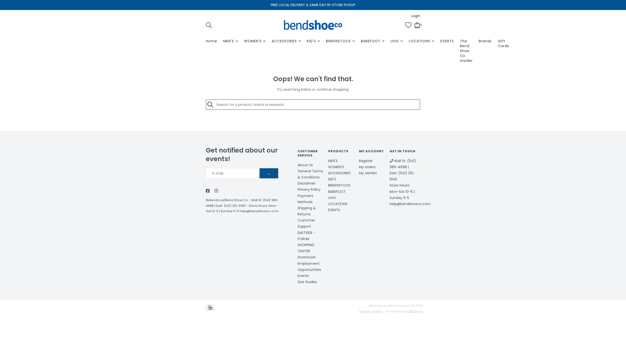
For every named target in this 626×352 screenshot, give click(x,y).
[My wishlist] (408, 24)
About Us (305, 165)
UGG (395, 41)
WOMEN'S (253, 41)
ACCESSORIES (284, 41)
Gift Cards (503, 43)
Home (211, 41)
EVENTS (447, 41)
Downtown (307, 257)
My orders (367, 167)
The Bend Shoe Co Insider (466, 51)
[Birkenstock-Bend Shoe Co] (313, 25)
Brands (485, 41)
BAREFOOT (370, 41)
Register (366, 160)
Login (415, 15)
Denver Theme (371, 311)
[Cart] (417, 24)
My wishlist (368, 173)
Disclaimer (306, 183)
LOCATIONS (419, 41)
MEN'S (228, 41)
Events (303, 275)
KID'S (311, 41)
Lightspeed (414, 311)
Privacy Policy (309, 189)
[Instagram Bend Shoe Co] (216, 191)
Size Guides (307, 281)
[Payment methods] (211, 308)
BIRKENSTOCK (338, 41)
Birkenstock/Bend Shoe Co (227, 200)
